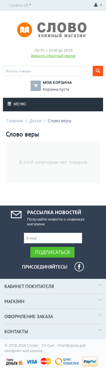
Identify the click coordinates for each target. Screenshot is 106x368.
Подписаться (52, 252)
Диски (35, 120)
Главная (14, 120)
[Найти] (98, 71)
